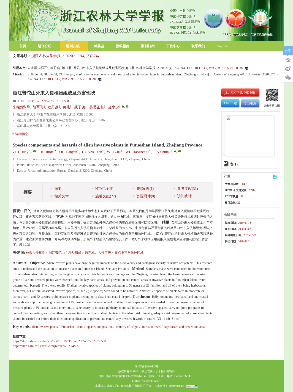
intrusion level (151, 327)
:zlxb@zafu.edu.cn (151, 381)
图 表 (145, 188)
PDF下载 (233, 92)
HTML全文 (104, 188)
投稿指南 (123, 46)
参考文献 (187, 188)
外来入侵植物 (35, 252)
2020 (69, 56)
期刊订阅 (148, 46)
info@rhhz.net (176, 385)
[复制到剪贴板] (246, 68)
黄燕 (66, 107)
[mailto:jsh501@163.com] (127, 106)
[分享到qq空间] (288, 59)
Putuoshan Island (72, 327)
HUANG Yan (92, 152)
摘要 (58, 188)
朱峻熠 (18, 107)
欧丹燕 (53, 107)
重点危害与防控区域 (129, 252)
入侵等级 (104, 252)
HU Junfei (46, 152)
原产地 (90, 252)
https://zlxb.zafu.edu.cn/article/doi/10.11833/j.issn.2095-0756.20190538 (59, 341)
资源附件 (145, 196)
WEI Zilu (114, 152)
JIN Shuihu (162, 152)
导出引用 (250, 103)
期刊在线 (73, 46)
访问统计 (184, 196)
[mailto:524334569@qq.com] (28, 106)
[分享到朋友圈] (288, 77)
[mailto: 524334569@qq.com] (34, 151)
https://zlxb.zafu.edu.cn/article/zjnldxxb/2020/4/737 (46, 346)
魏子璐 (79, 107)
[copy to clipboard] (99, 79)
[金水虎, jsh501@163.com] (123, 106)
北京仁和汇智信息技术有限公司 (126, 385)
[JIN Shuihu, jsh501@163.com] (175, 150)
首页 (22, 46)
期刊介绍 (45, 46)
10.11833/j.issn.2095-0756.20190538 (219, 68)
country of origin (127, 327)
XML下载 (230, 103)
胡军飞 (38, 107)
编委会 (99, 46)
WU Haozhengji (137, 152)
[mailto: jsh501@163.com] (179, 151)
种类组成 (74, 252)
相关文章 (61, 196)
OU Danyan (68, 152)
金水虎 (113, 107)
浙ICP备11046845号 (146, 366)
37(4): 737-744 (88, 56)
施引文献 (105, 196)
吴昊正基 (96, 107)
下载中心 (173, 46)
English (222, 46)
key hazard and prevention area (184, 327)
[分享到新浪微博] (288, 68)
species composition (100, 327)
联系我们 (198, 46)
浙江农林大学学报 (46, 56)
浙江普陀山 (57, 252)
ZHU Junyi (21, 152)
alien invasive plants (45, 327)
